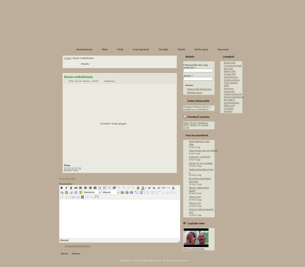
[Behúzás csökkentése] (109, 187)
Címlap (67, 58)
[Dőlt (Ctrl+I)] (66, 187)
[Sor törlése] (168, 192)
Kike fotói (228, 68)
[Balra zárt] (80, 187)
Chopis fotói (230, 74)
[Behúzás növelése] (114, 187)
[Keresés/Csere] (136, 192)
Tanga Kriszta (231, 77)
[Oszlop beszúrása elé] (174, 192)
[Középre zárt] (85, 187)
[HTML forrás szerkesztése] (163, 187)
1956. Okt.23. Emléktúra (195, 123)
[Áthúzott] (76, 187)
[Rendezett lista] (104, 187)
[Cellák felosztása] (73, 197)
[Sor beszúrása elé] (158, 192)
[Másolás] (61, 192)
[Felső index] (149, 187)
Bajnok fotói (229, 71)
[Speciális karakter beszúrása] (76, 192)
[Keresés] (131, 192)
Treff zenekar (231, 82)
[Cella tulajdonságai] (152, 192)
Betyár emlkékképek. (194, 248)
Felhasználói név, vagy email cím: (195, 66)
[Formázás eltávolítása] (71, 192)
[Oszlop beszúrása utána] (61, 197)
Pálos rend (229, 105)
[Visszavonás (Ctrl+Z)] (119, 187)
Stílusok (106, 192)
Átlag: (67, 165)
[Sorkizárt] (95, 187)
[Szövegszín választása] (142, 187)
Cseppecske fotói (233, 65)
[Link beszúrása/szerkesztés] (128, 187)
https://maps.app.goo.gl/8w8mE (205, 150)
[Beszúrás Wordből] (126, 192)
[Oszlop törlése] (66, 197)
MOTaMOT (229, 100)
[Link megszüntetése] (133, 187)
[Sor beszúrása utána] (163, 192)
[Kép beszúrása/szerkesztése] (138, 187)
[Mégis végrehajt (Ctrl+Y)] (123, 187)
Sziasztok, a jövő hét (199, 157)
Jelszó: (188, 76)
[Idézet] (159, 187)
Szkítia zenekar (232, 80)
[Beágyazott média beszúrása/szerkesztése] (82, 197)
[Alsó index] (154, 187)
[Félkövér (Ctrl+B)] (61, 187)
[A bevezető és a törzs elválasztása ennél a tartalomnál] (96, 197)
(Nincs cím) (195, 197)
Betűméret (89, 192)
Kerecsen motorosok (229, 90)
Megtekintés (71, 64)
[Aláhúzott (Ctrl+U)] (71, 187)
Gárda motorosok (233, 94)
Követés (85, 64)
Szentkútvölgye (231, 103)
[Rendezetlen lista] (100, 187)
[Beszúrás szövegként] (122, 192)
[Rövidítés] (92, 197)
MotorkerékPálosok (234, 97)
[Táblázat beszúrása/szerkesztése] (141, 192)
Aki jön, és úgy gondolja (201, 163)
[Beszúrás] (66, 192)
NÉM (226, 85)
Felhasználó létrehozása (199, 89)
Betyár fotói (229, 62)
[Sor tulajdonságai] (147, 192)
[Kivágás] (173, 187)
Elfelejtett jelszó (194, 92)
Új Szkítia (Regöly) (228, 110)
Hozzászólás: (66, 184)
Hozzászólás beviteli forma (77, 246)
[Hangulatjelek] (80, 192)
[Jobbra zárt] (90, 187)
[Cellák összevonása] (77, 197)
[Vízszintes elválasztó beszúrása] (168, 187)
